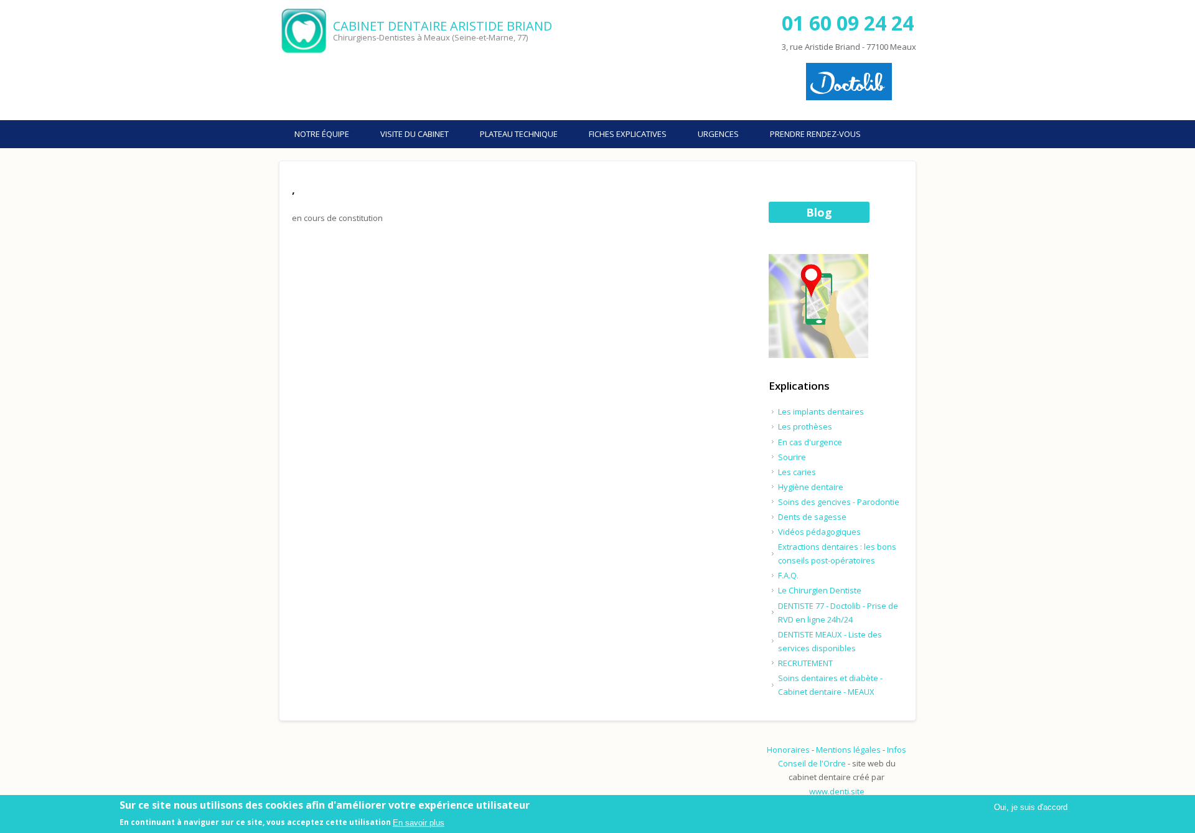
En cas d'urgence (810, 442)
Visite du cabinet (414, 133)
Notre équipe (321, 133)
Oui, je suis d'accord (1030, 807)
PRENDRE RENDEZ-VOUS (815, 133)
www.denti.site (837, 791)
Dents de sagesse (812, 516)
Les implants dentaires (821, 411)
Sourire (792, 457)
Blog (819, 212)
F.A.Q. (788, 575)
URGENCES (718, 133)
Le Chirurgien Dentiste (819, 590)
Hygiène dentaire (810, 486)
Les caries (797, 472)
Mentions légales (848, 749)
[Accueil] (304, 31)
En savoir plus (418, 823)
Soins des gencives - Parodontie (838, 501)
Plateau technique (519, 133)
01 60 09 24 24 (848, 22)
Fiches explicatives (628, 133)
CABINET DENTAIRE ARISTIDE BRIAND (442, 25)
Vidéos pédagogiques (819, 531)
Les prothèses (805, 426)
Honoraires (788, 749)
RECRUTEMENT (805, 663)
